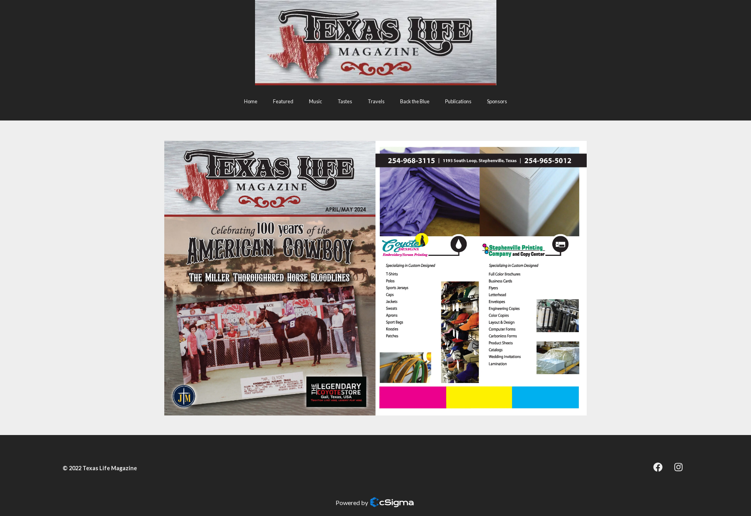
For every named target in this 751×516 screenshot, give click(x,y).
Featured (283, 101)
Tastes (345, 101)
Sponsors (497, 101)
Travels (376, 101)
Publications (458, 101)
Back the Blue (414, 101)
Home (250, 101)
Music (315, 101)
